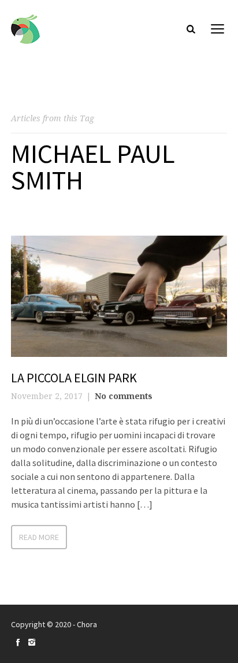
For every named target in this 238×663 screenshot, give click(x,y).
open (218, 29)
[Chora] (25, 29)
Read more (39, 537)
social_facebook (18, 642)
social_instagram (32, 642)
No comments (124, 395)
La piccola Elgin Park (74, 378)
